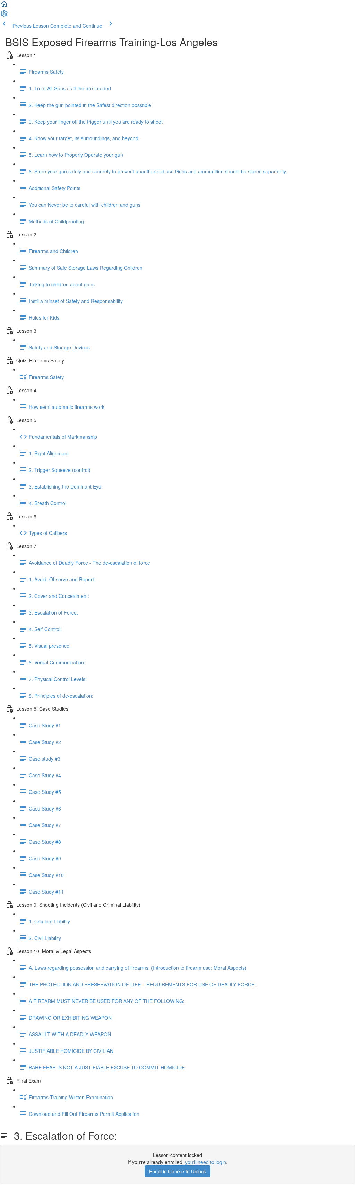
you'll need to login (205, 1161)
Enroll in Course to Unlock (177, 1171)
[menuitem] (4, 15)
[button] (4, 6)
